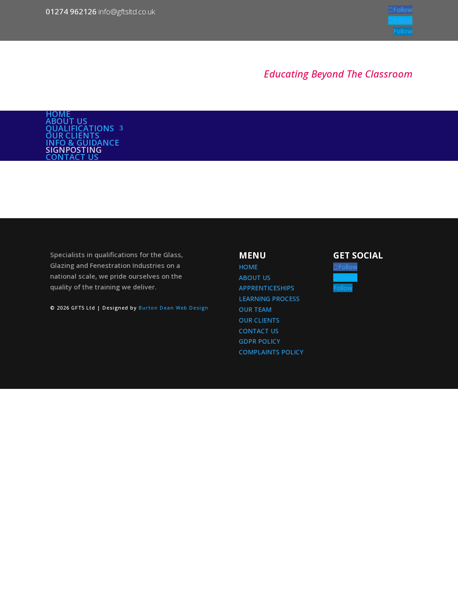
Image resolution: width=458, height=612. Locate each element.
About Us (66, 121)
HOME (248, 267)
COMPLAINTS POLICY (271, 352)
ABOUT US (255, 277)
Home (58, 113)
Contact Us (72, 156)
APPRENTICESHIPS (266, 288)
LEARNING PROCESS (269, 298)
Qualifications (80, 128)
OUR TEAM (255, 309)
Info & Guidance (82, 142)
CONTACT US (259, 331)
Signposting (74, 149)
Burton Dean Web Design (173, 307)
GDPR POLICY (259, 341)
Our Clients (72, 135)
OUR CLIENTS (259, 320)
